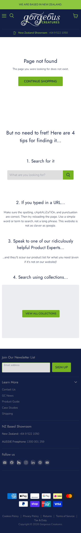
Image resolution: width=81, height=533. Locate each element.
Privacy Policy (31, 516)
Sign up (61, 367)
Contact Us (9, 389)
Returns (47, 516)
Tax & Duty (40, 520)
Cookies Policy (10, 516)
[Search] (68, 175)
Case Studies (10, 408)
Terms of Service (65, 516)
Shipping (7, 413)
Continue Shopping (40, 81)
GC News (8, 396)
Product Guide (10, 401)
